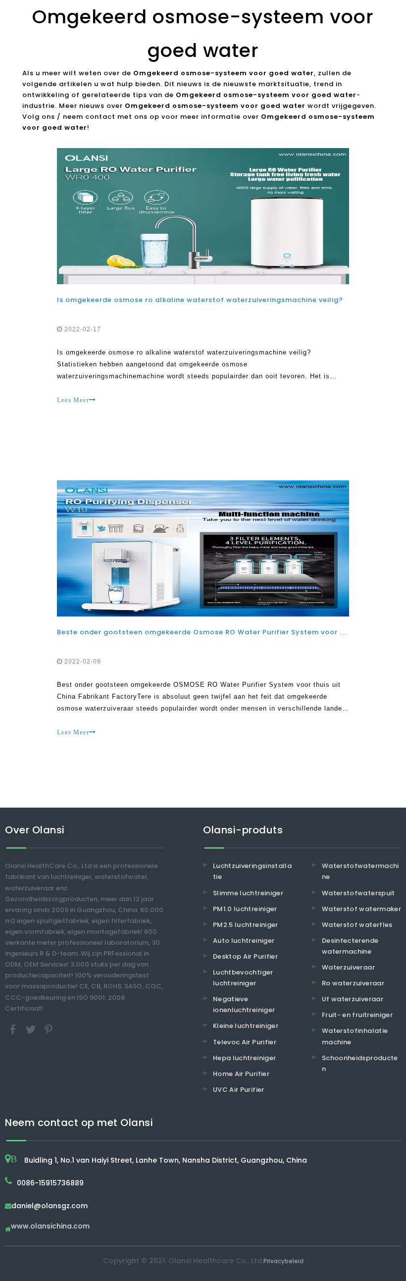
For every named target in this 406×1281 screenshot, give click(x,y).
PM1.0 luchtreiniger (245, 909)
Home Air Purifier (241, 1073)
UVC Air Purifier (238, 1089)
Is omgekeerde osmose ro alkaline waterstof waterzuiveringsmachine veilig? (200, 300)
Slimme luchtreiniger (248, 893)
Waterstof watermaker (361, 909)
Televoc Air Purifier (244, 1042)
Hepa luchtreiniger (244, 1058)
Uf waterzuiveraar (352, 999)
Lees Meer (73, 400)
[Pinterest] (48, 1028)
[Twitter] (32, 1028)
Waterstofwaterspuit (358, 893)
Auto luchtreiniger (243, 940)
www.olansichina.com (50, 1227)
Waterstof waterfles (357, 924)
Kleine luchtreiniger (245, 1025)
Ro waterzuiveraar (353, 983)
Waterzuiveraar (348, 967)
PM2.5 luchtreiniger (245, 924)
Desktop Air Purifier (245, 956)
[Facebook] (14, 1028)
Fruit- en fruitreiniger (357, 1015)
